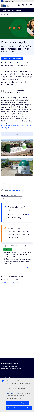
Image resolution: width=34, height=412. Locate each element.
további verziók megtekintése (10, 282)
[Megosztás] (30, 184)
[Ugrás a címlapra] (5, 5)
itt (28, 215)
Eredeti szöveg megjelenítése (12, 58)
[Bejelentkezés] (19, 5)
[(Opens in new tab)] (17, 147)
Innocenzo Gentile (16, 190)
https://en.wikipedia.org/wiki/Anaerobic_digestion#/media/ (16, 127)
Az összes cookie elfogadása (18, 403)
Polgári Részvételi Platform (9, 363)
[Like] (4, 184)
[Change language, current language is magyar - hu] (23, 5)
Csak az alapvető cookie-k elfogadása (20, 408)
